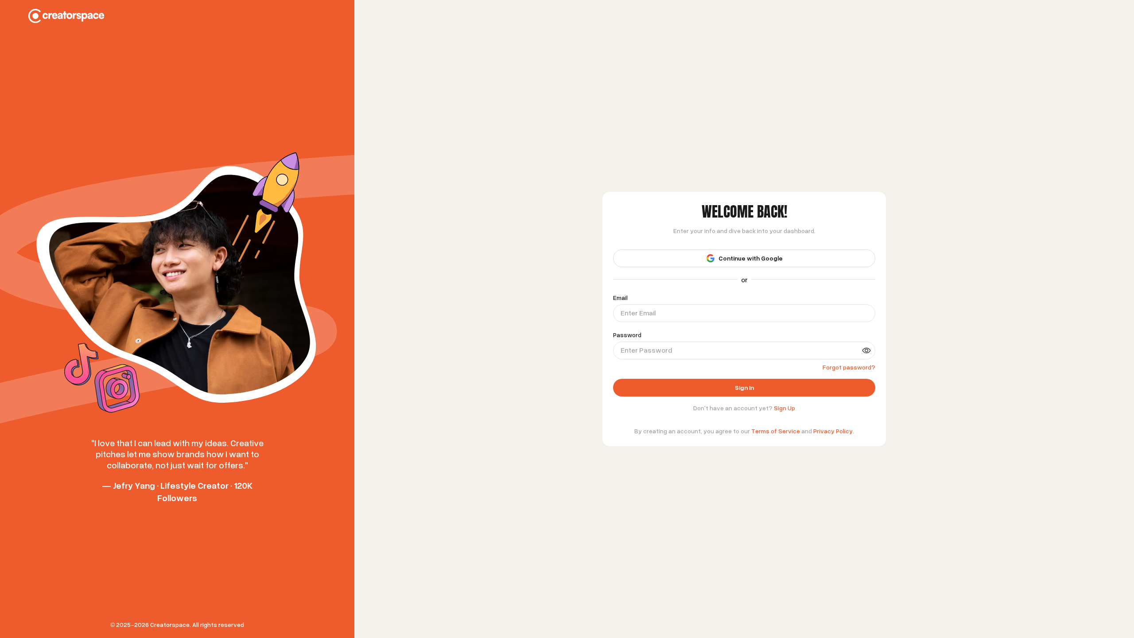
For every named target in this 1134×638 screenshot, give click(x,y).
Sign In (744, 387)
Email (620, 298)
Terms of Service (775, 431)
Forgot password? (849, 367)
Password (627, 335)
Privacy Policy (833, 431)
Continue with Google (750, 258)
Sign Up (784, 408)
